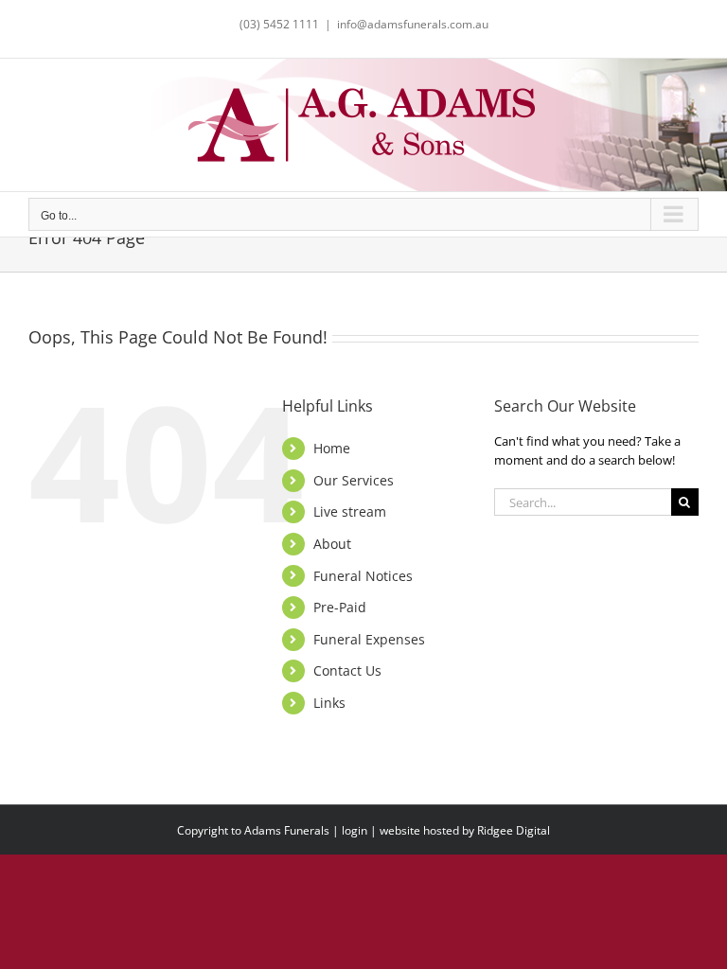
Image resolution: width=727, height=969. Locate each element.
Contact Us (347, 670)
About (332, 544)
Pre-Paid (339, 607)
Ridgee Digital (513, 830)
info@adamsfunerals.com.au (412, 24)
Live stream (349, 511)
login (354, 830)
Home (331, 448)
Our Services (353, 480)
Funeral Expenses (369, 639)
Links (329, 703)
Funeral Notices (363, 576)
